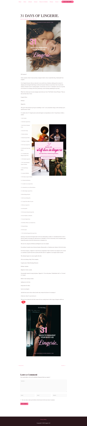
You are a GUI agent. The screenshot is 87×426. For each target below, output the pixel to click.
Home (20, 1)
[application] (58, 2)
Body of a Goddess (44, 1)
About (24, 1)
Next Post (63, 365)
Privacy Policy (43, 419)
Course (56, 1)
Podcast (51, 1)
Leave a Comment (24, 19)
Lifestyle (30, 1)
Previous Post (20, 365)
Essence (35, 1)
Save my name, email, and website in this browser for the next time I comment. (38, 400)
